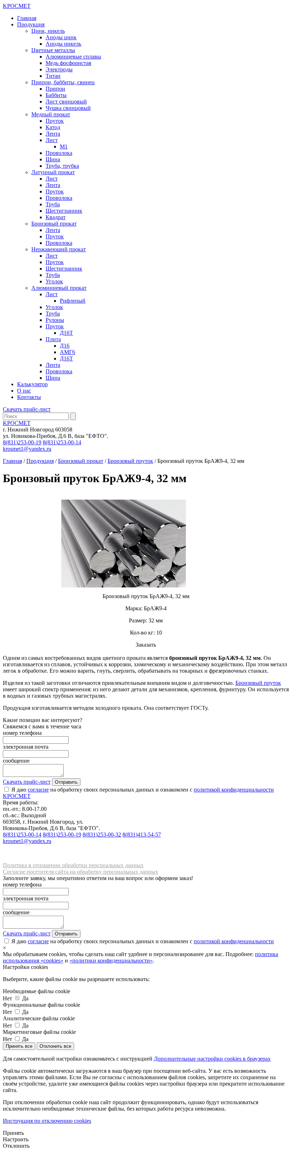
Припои (55, 89)
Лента (53, 134)
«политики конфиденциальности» (111, 961)
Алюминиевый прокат (59, 288)
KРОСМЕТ (17, 423)
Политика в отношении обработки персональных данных (73, 865)
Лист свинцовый (66, 101)
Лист (52, 140)
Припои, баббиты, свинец (63, 82)
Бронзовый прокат (54, 224)
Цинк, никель (48, 31)
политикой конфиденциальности (234, 790)
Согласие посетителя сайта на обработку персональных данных (80, 872)
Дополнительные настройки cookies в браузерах (212, 1059)
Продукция (31, 24)
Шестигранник (64, 211)
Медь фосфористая (68, 63)
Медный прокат (50, 114)
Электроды (59, 69)
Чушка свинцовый (68, 108)
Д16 (64, 346)
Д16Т (66, 333)
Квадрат (56, 217)
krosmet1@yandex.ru (27, 449)
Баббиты (56, 95)
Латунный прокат (53, 172)
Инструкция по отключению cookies (47, 1121)
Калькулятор (32, 384)
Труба (53, 204)
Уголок (54, 281)
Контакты (29, 397)
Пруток (55, 121)
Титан (53, 76)
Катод (53, 127)
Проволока (59, 153)
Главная (26, 18)
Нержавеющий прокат (58, 249)
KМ (17, 6)
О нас (24, 391)
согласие (38, 790)
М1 (64, 146)
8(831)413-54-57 (141, 835)
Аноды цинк (61, 37)
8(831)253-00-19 (22, 442)
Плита (53, 339)
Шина (53, 159)
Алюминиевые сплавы (73, 57)
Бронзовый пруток (130, 461)
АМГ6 (67, 352)
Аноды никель (63, 44)
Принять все (19, 1046)
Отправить (66, 782)
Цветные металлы (53, 50)
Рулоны (55, 320)
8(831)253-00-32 (102, 835)
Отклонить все (55, 1046)
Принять (13, 1133)
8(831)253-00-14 (62, 442)
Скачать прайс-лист (27, 409)
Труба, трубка (62, 166)
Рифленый (72, 301)
